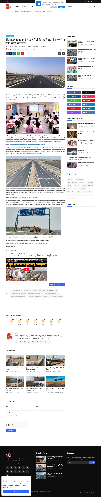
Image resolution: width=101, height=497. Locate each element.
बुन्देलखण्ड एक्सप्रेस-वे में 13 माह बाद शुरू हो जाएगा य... (14, 368)
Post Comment (10, 430)
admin (16, 333)
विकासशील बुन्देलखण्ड (19, 11)
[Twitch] (23, 471)
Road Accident (89, 195)
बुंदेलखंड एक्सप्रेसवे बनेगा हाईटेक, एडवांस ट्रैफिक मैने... (55, 473)
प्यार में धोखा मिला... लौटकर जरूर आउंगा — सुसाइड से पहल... (86, 149)
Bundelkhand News (80, 179)
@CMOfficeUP (40, 254)
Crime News (80, 191)
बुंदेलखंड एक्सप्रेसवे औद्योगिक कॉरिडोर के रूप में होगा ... (14, 389)
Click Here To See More (56, 284)
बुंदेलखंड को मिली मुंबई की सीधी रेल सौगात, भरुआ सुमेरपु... (55, 457)
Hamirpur (90, 185)
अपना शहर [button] (25, 6)
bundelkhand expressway (16, 290)
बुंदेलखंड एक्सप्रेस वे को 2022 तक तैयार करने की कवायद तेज (35, 368)
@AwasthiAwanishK (55, 254)
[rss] (7, 475)
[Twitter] (11, 467)
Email (37, 406)
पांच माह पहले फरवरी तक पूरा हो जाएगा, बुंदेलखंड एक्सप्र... (34, 389)
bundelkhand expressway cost (34, 296)
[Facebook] (7, 467)
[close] (29, 478)
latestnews (81, 182)
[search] (94, 6)
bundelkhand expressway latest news (32, 290)
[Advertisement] (50, 24)
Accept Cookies (16, 491)
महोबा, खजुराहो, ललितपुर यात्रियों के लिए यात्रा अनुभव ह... (55, 465)
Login (85, 1)
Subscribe (92, 462)
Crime (69, 188)
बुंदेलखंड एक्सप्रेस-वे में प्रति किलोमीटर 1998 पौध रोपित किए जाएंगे (23, 197)
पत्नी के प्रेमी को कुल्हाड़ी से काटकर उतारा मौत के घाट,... (86, 163)
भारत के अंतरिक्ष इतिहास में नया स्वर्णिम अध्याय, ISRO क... (86, 124)
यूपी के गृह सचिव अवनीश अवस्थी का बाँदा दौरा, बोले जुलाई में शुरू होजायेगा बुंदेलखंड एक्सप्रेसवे (28, 243)
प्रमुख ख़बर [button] (16, 6)
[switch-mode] (94, 1)
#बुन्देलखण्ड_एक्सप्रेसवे (10, 246)
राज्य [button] (31, 6)
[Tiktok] (19, 467)
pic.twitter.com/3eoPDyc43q (29, 256)
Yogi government (79, 195)
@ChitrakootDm (9, 256)
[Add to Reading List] (63, 53)
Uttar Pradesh (90, 182)
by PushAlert (39, 8)
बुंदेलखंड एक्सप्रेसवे (46, 296)
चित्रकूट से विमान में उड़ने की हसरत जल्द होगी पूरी (55, 389)
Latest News (76, 185)
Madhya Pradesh (89, 191)
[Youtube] (27, 467)
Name (7, 406)
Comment (8, 412)
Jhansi (75, 188)
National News (71, 191)
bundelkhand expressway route (52, 293)
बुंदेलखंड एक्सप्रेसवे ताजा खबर (57, 296)
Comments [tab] (11, 401)
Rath (80, 188)
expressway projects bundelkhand (18, 293)
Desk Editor (80, 44)
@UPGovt (47, 254)
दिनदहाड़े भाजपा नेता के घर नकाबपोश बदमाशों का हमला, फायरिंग (80, 157)
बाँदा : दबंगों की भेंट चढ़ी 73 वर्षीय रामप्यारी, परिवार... (85, 76)
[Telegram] (11, 471)
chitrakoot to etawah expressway (35, 293)
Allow (61, 7)
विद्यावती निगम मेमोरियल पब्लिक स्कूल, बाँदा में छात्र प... (86, 67)
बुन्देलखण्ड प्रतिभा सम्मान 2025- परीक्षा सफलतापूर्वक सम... (85, 141)
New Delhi (70, 195)
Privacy (92, 492)
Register (90, 1)
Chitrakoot (70, 179)
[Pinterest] (15, 471)
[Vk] (27, 471)
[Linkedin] (19, 471)
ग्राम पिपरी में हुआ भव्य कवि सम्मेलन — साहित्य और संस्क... (86, 132)
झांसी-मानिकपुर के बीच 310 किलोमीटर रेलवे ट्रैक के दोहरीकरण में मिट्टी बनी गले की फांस (27, 144)
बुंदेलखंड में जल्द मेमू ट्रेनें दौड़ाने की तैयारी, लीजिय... (55, 368)
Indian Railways (71, 198)
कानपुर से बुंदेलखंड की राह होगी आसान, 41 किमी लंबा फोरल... (86, 50)
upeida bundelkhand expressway (18, 296)
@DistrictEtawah (18, 256)
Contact (7, 1)
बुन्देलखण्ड (11, 11)
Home (7, 11)
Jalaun (84, 188)
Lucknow (84, 185)
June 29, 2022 (53, 256)
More (70, 6)
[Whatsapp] (23, 467)
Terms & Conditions (84, 492)
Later (53, 7)
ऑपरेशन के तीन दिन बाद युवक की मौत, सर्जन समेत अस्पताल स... (86, 41)
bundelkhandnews (72, 182)
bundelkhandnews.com (42, 240)
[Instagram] (15, 467)
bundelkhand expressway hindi (50, 290)
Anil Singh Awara (50, 392)
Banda (69, 185)
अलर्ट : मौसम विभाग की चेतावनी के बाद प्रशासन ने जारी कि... (86, 59)
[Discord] (7, 471)
